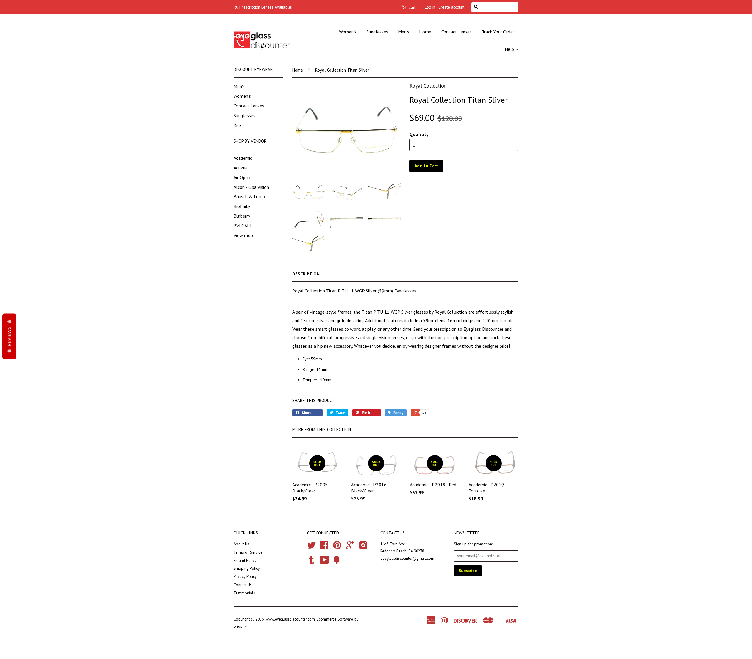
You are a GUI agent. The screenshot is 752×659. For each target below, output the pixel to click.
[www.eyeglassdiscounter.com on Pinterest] (337, 547)
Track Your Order (498, 32)
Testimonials (244, 593)
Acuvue (241, 168)
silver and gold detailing (340, 320)
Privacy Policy (245, 576)
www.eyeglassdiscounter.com (290, 619)
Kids (238, 125)
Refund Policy (245, 560)
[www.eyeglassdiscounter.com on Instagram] (363, 547)
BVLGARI (242, 225)
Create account (451, 7)
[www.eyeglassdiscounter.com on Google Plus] (350, 547)
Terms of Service (248, 552)
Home (425, 32)
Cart (411, 7)
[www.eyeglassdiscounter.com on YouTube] (324, 561)
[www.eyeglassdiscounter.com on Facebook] (324, 547)
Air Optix (242, 177)
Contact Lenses (456, 32)
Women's (347, 32)
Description (306, 274)
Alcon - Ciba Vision (251, 187)
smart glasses (329, 329)
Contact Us (243, 584)
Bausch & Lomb (249, 196)
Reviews (9, 337)
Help (510, 49)
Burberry (242, 216)
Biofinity (242, 206)
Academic (243, 158)
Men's (403, 32)
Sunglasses (377, 32)
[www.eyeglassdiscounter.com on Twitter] (311, 547)
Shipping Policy (247, 568)
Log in (430, 7)
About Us (241, 544)
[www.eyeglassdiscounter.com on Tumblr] (311, 561)
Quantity (419, 134)
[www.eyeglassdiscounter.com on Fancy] (336, 561)
